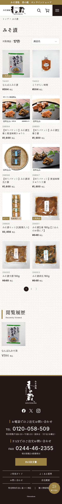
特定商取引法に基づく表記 (19, 488)
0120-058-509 (28, 429)
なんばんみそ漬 (10, 84)
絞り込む (54, 490)
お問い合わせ (16, 480)
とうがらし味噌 (40, 84)
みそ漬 (15, 19)
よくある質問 (45, 474)
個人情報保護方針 (46, 488)
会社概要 (45, 480)
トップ (6, 19)
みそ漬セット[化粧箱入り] (15, 227)
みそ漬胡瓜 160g (40, 276)
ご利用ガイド (16, 474)
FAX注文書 (31, 461)
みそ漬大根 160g (11, 276)
